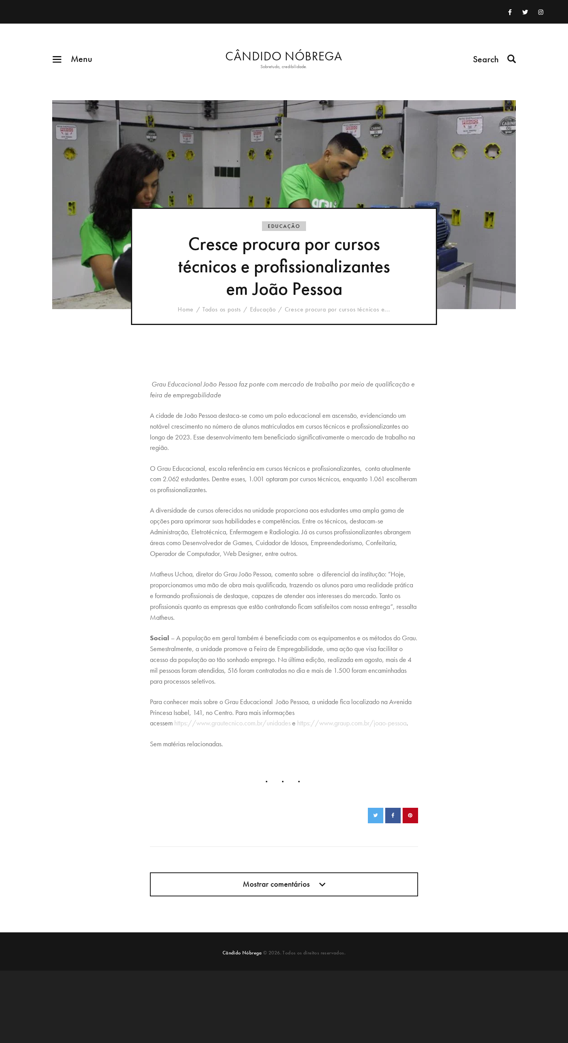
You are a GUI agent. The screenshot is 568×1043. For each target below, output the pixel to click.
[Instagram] (541, 12)
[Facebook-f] (510, 12)
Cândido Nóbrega (242, 952)
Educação (284, 226)
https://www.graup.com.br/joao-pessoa (351, 722)
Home (186, 309)
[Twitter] (525, 12)
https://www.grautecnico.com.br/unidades (232, 722)
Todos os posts (221, 309)
